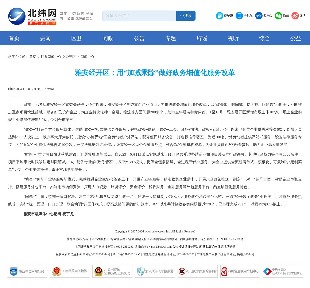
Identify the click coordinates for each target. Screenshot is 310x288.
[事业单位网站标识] (27, 271)
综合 (264, 38)
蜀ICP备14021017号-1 (126, 254)
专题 (170, 38)
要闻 (45, 38)
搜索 (188, 16)
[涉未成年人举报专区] (155, 271)
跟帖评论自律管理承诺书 (219, 246)
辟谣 (202, 38)
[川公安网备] (112, 271)
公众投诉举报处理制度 (187, 246)
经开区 (71, 56)
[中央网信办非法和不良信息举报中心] (283, 271)
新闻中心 (87, 56)
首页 (14, 38)
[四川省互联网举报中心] (240, 271)
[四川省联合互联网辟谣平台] (198, 271)
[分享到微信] (279, 87)
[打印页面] (289, 87)
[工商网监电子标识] (70, 271)
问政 (107, 38)
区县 (76, 38)
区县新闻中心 (51, 56)
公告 (139, 38)
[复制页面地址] (299, 87)
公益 (295, 38)
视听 (233, 38)
